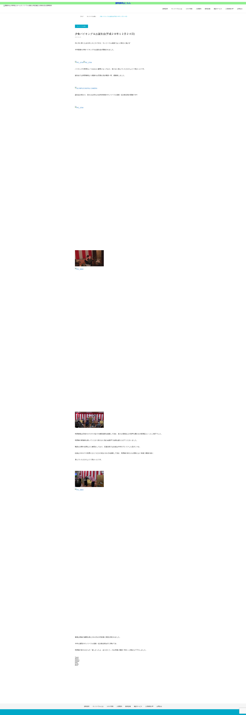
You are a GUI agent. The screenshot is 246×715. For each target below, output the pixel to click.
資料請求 (165, 9)
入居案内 (198, 9)
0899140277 (10, 19)
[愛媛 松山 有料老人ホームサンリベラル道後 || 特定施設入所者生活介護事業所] (32, 8)
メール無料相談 (10, 25)
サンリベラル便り (81, 26)
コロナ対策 (189, 9)
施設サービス (218, 9)
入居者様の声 (229, 9)
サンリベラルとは (176, 9)
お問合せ (239, 9)
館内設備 (207, 9)
